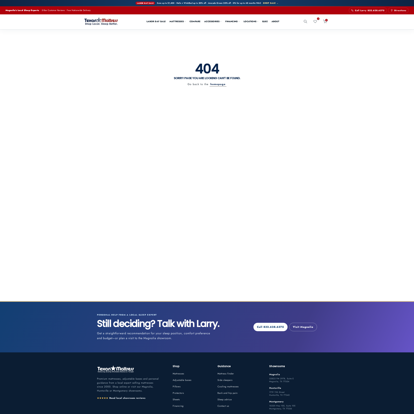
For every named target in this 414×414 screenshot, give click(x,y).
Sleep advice (225, 399)
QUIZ (265, 21)
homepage (218, 84)
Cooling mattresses (228, 386)
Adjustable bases (182, 380)
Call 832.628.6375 (270, 327)
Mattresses (178, 373)
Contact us (223, 406)
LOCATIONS (250, 21)
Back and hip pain (228, 393)
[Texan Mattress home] (115, 368)
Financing (178, 406)
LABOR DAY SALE (156, 21)
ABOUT (275, 21)
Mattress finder (226, 373)
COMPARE (195, 21)
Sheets (176, 399)
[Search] (305, 21)
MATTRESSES (176, 21)
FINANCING (231, 21)
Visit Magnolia (303, 327)
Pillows (177, 386)
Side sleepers (225, 380)
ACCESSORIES (211, 21)
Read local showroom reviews (121, 398)
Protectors (178, 393)
